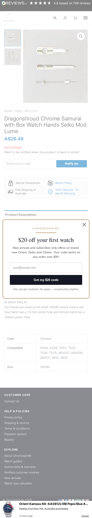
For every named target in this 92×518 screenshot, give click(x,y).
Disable (85, 516)
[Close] (84, 224)
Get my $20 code (46, 280)
